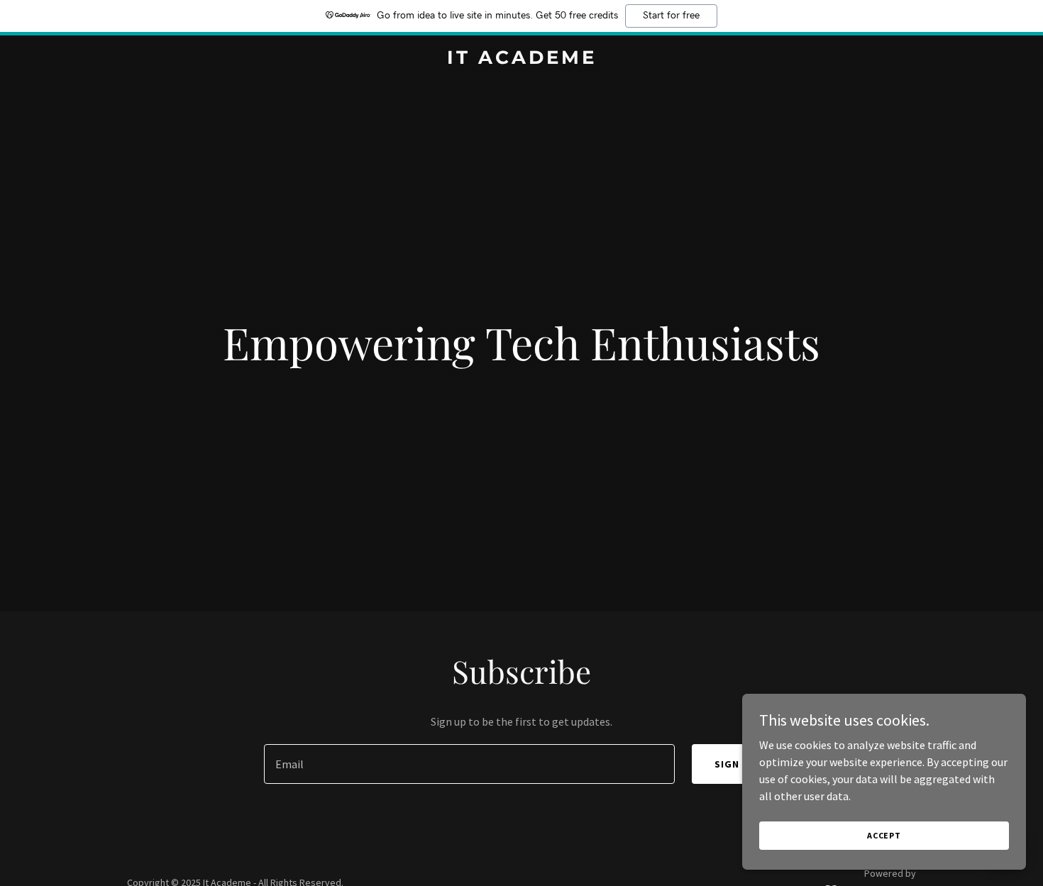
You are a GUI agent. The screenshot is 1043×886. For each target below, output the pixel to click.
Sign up (735, 764)
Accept (884, 835)
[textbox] (469, 764)
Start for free (671, 16)
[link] (521, 59)
